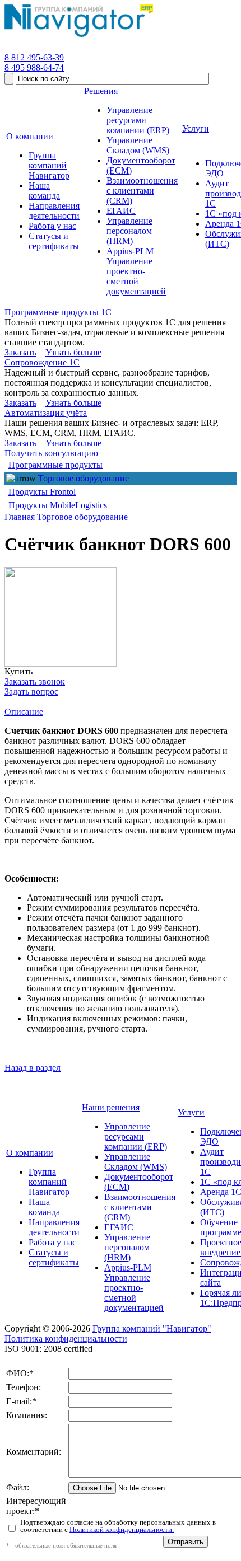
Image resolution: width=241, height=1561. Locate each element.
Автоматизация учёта (45, 413)
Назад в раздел (32, 1067)
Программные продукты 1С (58, 312)
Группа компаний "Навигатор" (151, 1328)
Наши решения (111, 1107)
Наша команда (44, 1207)
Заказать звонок (34, 681)
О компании (29, 1152)
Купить (18, 671)
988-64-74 (34, 67)
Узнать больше (73, 352)
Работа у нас (52, 1242)
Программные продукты (55, 465)
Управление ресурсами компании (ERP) (135, 1136)
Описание (23, 711)
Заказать (20, 352)
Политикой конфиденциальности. (121, 1529)
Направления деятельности (54, 1227)
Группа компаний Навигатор (49, 1182)
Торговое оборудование (83, 478)
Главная (19, 517)
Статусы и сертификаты (54, 1257)
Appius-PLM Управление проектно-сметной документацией (134, 1287)
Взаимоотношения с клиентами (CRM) (139, 1207)
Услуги (191, 1112)
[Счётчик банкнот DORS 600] (60, 617)
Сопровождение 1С (42, 362)
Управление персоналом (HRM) (127, 1247)
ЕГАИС (118, 1227)
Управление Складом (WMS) (135, 1161)
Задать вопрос (31, 691)
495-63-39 (34, 57)
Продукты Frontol (42, 491)
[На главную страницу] (78, 37)
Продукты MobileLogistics (57, 505)
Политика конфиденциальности (65, 1338)
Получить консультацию (51, 453)
